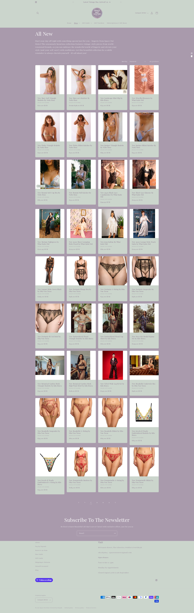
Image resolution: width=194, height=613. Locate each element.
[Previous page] (78, 502)
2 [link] (90, 502)
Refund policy (69, 608)
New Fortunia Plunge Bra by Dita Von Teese (80, 290)
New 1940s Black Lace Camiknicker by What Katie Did (111, 195)
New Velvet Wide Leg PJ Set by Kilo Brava (112, 385)
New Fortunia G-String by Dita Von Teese (112, 290)
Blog (36, 570)
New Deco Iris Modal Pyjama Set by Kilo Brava (143, 338)
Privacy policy (79, 608)
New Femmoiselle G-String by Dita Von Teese (112, 481)
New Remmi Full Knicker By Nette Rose (80, 194)
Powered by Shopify (56, 608)
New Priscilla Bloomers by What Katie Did (142, 99)
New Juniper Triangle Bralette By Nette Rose (112, 146)
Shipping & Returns (42, 562)
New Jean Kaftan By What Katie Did (110, 243)
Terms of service (91, 608)
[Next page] (115, 502)
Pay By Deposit (40, 546)
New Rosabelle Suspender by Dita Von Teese (49, 432)
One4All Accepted (41, 566)
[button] (37, 13)
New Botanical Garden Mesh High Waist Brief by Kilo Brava (81, 385)
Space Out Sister (45, 608)
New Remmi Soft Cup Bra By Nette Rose (49, 194)
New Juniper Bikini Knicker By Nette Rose (144, 146)
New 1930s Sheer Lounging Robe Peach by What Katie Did (81, 243)
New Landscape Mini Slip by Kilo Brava (111, 99)
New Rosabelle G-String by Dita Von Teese (79, 432)
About (37, 542)
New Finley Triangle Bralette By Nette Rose (49, 146)
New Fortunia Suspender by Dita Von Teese (143, 290)
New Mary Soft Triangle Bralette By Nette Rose (47, 99)
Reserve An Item (41, 550)
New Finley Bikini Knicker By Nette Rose (80, 146)
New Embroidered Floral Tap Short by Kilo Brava (111, 338)
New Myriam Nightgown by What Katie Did (48, 243)
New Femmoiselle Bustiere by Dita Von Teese (80, 481)
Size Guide (39, 554)
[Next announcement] (120, 2)
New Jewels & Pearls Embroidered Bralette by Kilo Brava (143, 433)
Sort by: (124, 61)
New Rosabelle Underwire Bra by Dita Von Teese (143, 385)
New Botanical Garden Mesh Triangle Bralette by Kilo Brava (50, 385)
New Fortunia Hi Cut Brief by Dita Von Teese (49, 338)
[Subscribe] (114, 533)
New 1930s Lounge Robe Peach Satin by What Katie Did (144, 243)
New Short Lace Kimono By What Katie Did (142, 194)
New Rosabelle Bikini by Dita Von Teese (111, 432)
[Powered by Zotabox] (191, 56)
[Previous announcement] (73, 2)
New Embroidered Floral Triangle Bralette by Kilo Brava (81, 338)
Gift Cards (39, 558)
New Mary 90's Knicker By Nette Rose (79, 99)
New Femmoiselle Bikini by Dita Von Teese (142, 481)
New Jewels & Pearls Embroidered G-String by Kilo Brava (49, 482)
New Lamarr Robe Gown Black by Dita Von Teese (50, 290)
